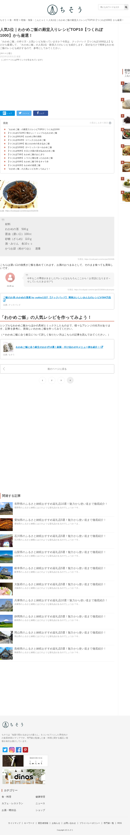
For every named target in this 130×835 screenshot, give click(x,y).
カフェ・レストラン (12, 803)
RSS (119, 823)
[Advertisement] (57, 85)
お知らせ (56, 823)
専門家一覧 (109, 823)
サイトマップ (14, 823)
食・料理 (13, 20)
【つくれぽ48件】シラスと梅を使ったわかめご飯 (30, 158)
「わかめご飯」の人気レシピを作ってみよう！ (28, 169)
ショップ (40, 810)
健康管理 (40, 796)
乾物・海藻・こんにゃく (33, 20)
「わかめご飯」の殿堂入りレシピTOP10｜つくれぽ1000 (33, 129)
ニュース (40, 803)
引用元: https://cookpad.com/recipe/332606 (96, 259)
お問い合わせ (70, 823)
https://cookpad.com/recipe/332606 (21, 211)
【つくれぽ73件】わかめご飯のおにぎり (26, 154)
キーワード (29, 823)
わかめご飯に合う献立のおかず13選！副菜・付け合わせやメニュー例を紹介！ (58, 347)
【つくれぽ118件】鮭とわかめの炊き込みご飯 (28, 143)
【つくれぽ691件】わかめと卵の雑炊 (24, 136)
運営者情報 (43, 823)
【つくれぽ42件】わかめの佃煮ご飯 (23, 165)
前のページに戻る (57, 369)
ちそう (3, 20)
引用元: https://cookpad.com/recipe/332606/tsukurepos (91, 290)
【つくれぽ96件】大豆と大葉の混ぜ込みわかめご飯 (31, 151)
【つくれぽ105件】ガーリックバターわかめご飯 (29, 147)
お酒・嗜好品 (9, 810)
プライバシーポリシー (90, 823)
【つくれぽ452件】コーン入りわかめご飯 (26, 140)
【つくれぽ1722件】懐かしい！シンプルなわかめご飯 (32, 133)
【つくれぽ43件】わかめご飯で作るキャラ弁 (28, 161)
